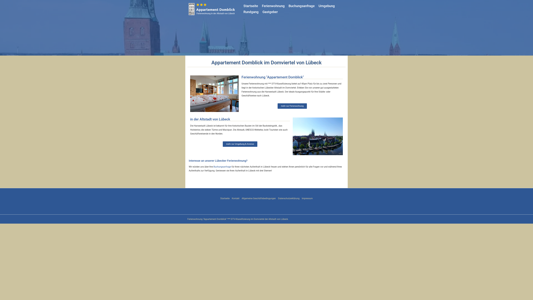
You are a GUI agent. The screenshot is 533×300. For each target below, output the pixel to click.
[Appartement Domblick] (212, 9)
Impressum (307, 198)
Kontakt (235, 198)
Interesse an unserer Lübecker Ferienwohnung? (218, 160)
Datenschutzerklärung (289, 198)
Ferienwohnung (273, 6)
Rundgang (251, 12)
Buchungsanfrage (302, 6)
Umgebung (327, 6)
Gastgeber (270, 12)
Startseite (250, 6)
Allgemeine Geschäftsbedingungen (259, 198)
